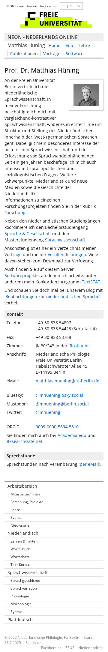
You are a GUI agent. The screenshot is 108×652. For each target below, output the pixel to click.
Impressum (48, 6)
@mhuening (48, 412)
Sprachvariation (23, 588)
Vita (69, 45)
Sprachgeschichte (25, 580)
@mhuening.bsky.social (59, 395)
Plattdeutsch (20, 619)
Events (16, 517)
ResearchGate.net (24, 441)
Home (54, 45)
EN (78, 6)
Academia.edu (72, 435)
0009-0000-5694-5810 (57, 426)
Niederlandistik (91, 647)
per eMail (89, 464)
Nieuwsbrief (20, 525)
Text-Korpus (20, 564)
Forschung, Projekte (27, 501)
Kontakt (32, 6)
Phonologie (19, 596)
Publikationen (24, 53)
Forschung (15, 212)
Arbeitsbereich (22, 486)
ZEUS (69, 647)
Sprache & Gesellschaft (27, 233)
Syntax (16, 611)
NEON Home (14, 6)
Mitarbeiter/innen (25, 494)
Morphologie (21, 603)
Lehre (84, 45)
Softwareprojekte (21, 275)
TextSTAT (91, 282)
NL (71, 6)
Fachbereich (51, 647)
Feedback (33, 642)
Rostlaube (80, 345)
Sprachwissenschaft (65, 240)
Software (74, 53)
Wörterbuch (20, 549)
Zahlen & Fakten (24, 541)
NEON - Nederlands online (43, 37)
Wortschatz (19, 556)
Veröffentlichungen (67, 254)
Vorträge (51, 53)
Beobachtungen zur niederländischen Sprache (52, 296)
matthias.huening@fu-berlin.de (67, 381)
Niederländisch (23, 533)
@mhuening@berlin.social (62, 404)
